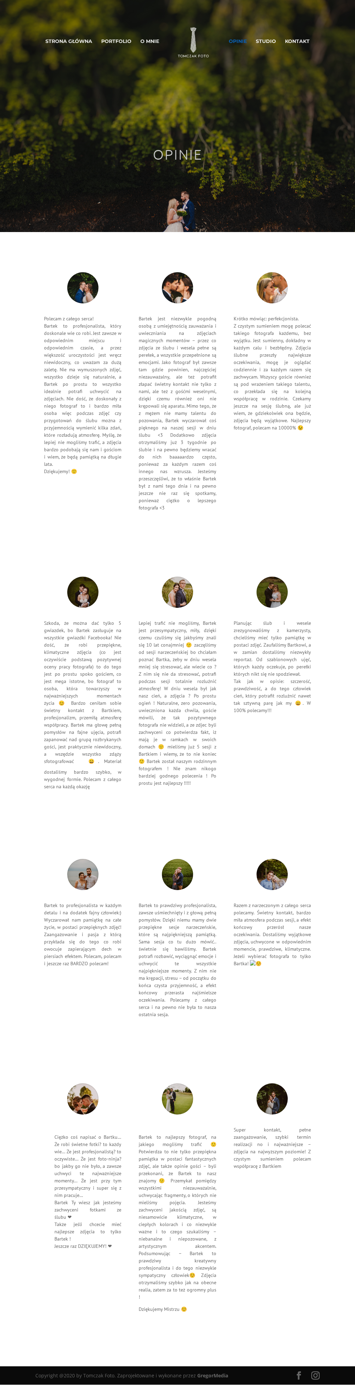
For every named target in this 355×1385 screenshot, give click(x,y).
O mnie (149, 41)
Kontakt (297, 41)
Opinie (238, 41)
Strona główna (68, 41)
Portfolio (116, 41)
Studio (266, 41)
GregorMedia (212, 1375)
